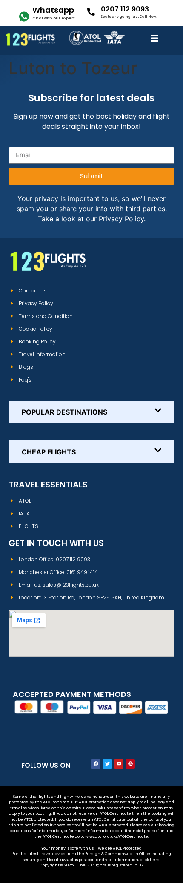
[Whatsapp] (24, 17)
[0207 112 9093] (91, 12)
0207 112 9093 (125, 9)
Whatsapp (53, 10)
